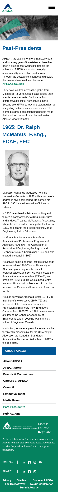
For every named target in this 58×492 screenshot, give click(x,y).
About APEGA (13, 361)
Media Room (11, 400)
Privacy (7, 480)
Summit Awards (29, 487)
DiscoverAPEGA (43, 480)
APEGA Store (12, 367)
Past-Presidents (14, 407)
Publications (11, 413)
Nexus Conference (41, 484)
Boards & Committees (18, 374)
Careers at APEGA (15, 380)
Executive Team (14, 394)
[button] (52, 7)
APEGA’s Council (13, 84)
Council (8, 387)
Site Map (22, 480)
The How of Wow (15, 484)
